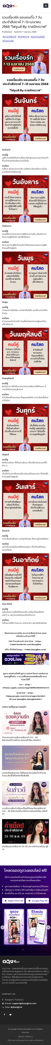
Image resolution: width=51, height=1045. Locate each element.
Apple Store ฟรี (15, 900)
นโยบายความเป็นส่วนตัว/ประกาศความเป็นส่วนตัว (25, 1040)
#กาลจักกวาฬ (23, 36)
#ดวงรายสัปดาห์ (9, 36)
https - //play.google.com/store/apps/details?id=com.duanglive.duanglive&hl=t (25, 696)
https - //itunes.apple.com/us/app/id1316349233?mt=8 (25, 686)
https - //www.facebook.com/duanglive (26, 643)
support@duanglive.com (24, 1003)
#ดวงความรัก (8, 41)
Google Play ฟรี (39, 900)
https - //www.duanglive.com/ (31, 649)
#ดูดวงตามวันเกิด (38, 36)
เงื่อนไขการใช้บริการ (25, 1036)
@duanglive (16, 1007)
